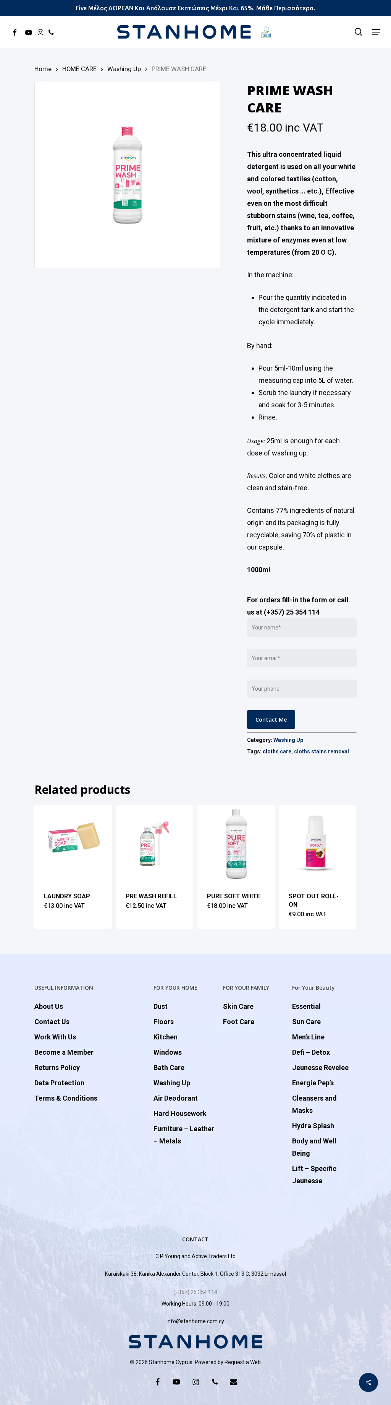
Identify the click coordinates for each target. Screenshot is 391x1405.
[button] (376, 32)
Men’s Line (308, 1037)
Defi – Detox (311, 1052)
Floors (163, 1022)
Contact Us (51, 1022)
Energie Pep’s (313, 1083)
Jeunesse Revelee (320, 1068)
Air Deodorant (175, 1098)
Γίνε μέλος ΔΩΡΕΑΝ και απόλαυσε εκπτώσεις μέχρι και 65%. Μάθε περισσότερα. (195, 8)
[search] (358, 32)
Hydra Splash (313, 1126)
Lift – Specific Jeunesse (314, 1174)
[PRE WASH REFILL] (155, 844)
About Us (48, 1006)
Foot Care (238, 1022)
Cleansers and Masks (314, 1104)
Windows (167, 1052)
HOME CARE (79, 69)
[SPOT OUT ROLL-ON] (318, 844)
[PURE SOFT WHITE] (236, 844)
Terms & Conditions (65, 1098)
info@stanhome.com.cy (195, 1321)
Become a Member (64, 1052)
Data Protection (59, 1083)
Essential (306, 1006)
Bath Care (168, 1068)
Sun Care (306, 1022)
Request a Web (243, 1362)
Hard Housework (180, 1113)
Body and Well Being (314, 1147)
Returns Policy (57, 1068)
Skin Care (238, 1006)
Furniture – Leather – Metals (183, 1135)
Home (43, 69)
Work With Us (55, 1037)
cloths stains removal (321, 751)
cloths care (277, 751)
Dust (160, 1006)
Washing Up (124, 69)
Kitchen (165, 1037)
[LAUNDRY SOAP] (73, 844)
